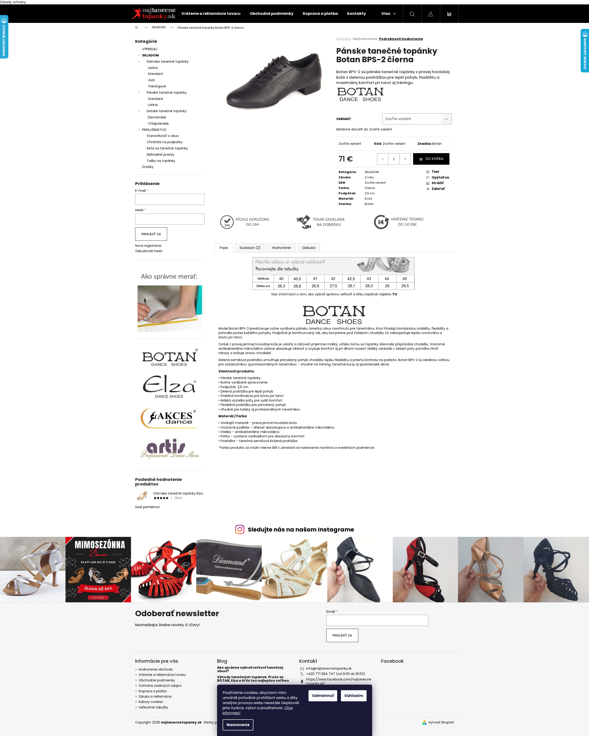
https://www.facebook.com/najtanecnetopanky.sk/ (338, 681)
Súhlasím (353, 695)
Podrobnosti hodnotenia (401, 39)
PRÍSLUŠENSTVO (154, 129)
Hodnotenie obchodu (156, 669)
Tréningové (157, 86)
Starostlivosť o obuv (163, 135)
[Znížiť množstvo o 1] (382, 158)
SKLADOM (150, 55)
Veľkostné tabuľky (153, 707)
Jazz (151, 80)
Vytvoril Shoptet (441, 722)
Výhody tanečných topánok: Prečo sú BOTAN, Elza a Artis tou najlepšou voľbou (253, 679)
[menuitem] (211, 13)
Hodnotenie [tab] (281, 247)
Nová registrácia (148, 246)
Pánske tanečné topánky (167, 92)
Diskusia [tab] (308, 247)
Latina (153, 67)
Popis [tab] (224, 247)
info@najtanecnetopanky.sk (329, 668)
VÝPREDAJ (149, 49)
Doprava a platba (153, 691)
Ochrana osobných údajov (160, 685)
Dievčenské (157, 117)
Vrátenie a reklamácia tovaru (162, 674)
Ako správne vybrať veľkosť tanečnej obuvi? (250, 669)
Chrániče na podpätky (165, 142)
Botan (437, 143)
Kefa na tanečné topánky (167, 148)
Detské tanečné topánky (167, 111)
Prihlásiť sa (151, 234)
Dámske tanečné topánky (168, 61)
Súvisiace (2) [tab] (250, 247)
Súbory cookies (151, 701)
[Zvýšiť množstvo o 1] (405, 158)
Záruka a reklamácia (155, 696)
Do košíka (434, 158)
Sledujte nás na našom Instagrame (301, 530)
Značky (147, 166)
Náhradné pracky (160, 154)
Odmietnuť (323, 695)
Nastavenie (238, 724)
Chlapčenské (158, 123)
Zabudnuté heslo (148, 251)
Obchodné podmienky (157, 680)
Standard (155, 73)
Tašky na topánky (161, 160)
